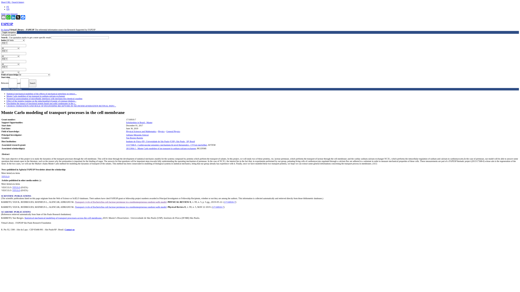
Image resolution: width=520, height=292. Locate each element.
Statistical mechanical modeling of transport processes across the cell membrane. (64, 218)
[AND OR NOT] (4, 43)
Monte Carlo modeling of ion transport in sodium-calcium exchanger (35, 96)
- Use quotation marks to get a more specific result (26, 37)
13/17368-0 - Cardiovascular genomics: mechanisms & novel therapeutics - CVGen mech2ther (166, 145)
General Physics (173, 131)
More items (6, 173)
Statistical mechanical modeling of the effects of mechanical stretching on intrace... (41, 94)
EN (7, 9)
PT (7, 7)
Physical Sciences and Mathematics (141, 131)
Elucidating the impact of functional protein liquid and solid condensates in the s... (41, 103)
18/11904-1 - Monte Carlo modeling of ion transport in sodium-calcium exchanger (161, 148)
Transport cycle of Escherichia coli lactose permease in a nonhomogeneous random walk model (121, 202)
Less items (15, 173)
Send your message (9, 14)
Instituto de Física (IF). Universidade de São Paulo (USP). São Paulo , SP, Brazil (160, 141)
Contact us (70, 229)
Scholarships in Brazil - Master (139, 122)
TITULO (5, 176)
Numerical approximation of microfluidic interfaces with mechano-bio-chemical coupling (44, 98)
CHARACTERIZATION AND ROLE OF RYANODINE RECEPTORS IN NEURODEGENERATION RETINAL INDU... (61, 106)
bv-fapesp (5, 30)
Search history (18, 2)
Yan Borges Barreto (134, 138)
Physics (161, 131)
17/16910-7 (229, 202)
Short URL (6, 2)
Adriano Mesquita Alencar (137, 135)
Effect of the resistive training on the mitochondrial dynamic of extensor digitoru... (41, 101)
